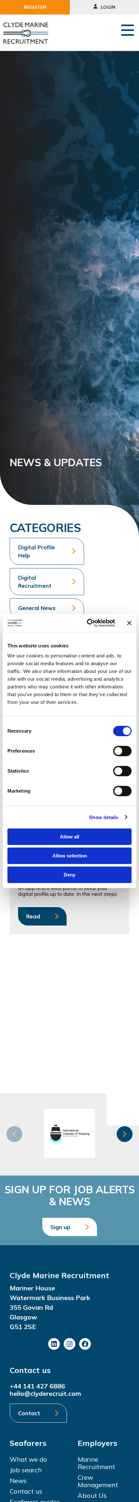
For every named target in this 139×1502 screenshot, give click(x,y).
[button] (125, 1134)
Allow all (69, 836)
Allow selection (69, 855)
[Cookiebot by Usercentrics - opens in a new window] (87, 623)
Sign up (60, 1227)
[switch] (122, 751)
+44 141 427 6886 (37, 1386)
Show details (103, 817)
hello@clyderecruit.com (45, 1393)
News (18, 1481)
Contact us (26, 1491)
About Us (92, 1495)
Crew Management (98, 1481)
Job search (26, 1470)
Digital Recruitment (34, 581)
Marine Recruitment (96, 1463)
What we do (28, 1459)
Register (35, 7)
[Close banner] (129, 623)
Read (33, 916)
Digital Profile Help (36, 551)
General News (37, 608)
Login (107, 7)
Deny (69, 874)
